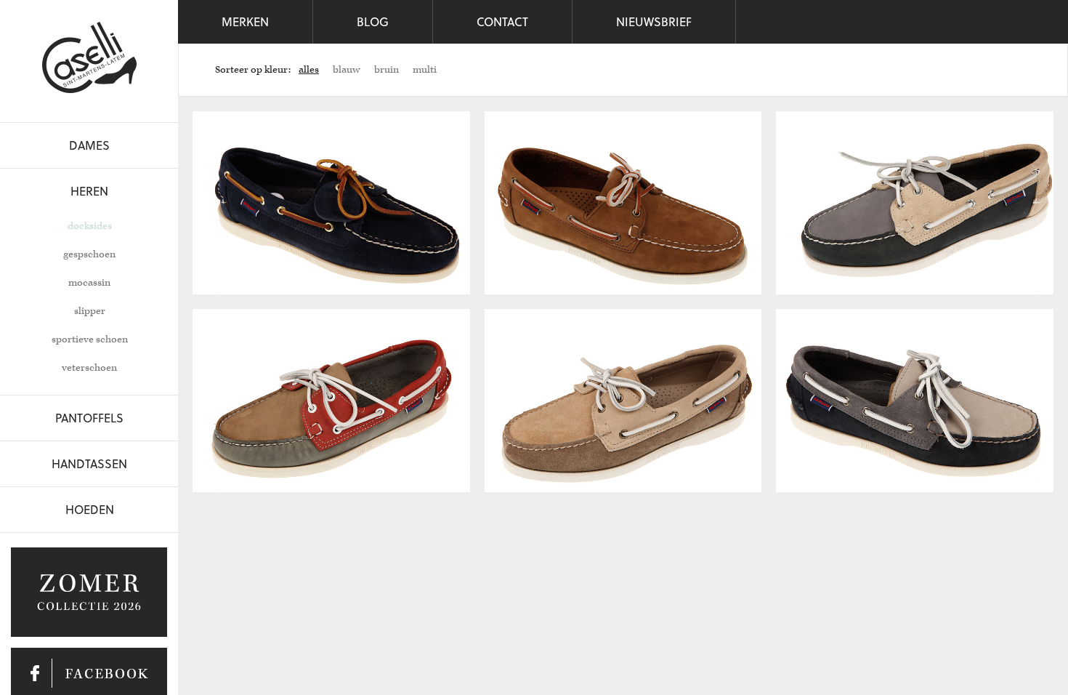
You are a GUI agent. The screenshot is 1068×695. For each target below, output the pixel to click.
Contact (502, 21)
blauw (346, 69)
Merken (245, 21)
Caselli (89, 57)
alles (309, 69)
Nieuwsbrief (654, 21)
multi (425, 69)
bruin (386, 69)
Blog (373, 21)
